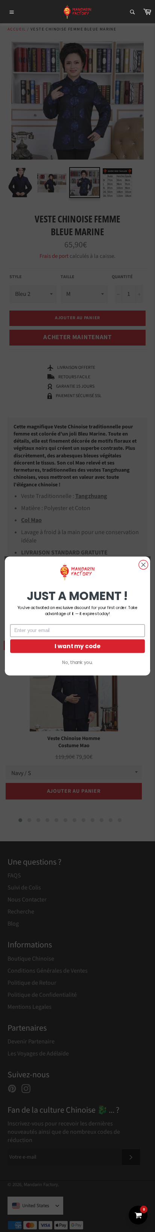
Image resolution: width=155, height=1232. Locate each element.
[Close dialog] (143, 564)
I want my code (77, 646)
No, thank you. (77, 662)
